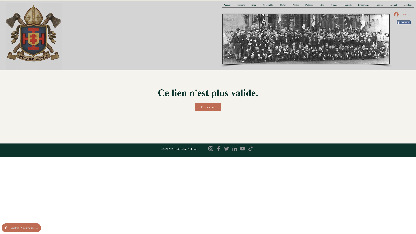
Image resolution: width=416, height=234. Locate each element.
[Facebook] (218, 148)
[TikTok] (250, 148)
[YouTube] (242, 148)
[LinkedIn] (234, 148)
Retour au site (208, 107)
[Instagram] (211, 148)
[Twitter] (226, 148)
